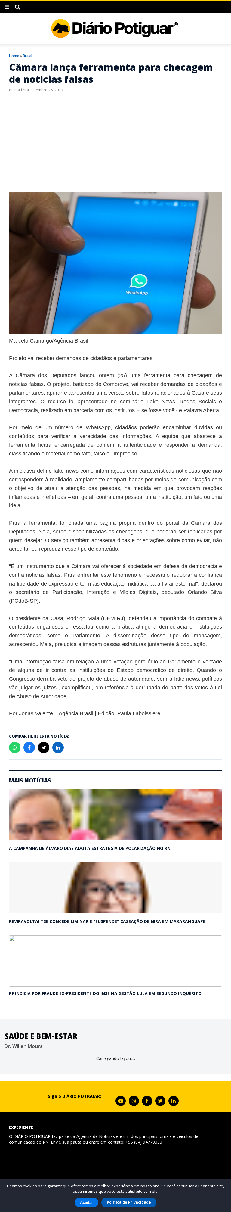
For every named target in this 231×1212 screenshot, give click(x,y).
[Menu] (7, 7)
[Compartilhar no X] (43, 747)
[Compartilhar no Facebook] (29, 747)
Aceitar (86, 1202)
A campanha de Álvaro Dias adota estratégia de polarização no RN (90, 848)
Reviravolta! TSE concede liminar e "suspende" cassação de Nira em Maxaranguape (107, 921)
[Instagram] (134, 1101)
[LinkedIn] (173, 1101)
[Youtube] (121, 1101)
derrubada (148, 688)
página (108, 523)
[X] (160, 1101)
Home (14, 55)
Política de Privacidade (129, 1202)
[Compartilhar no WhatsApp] (14, 747)
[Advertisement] (115, 144)
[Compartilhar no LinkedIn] (58, 747)
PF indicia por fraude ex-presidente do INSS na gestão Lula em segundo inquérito (105, 993)
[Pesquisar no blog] (17, 7)
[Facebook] (147, 1101)
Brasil (27, 55)
